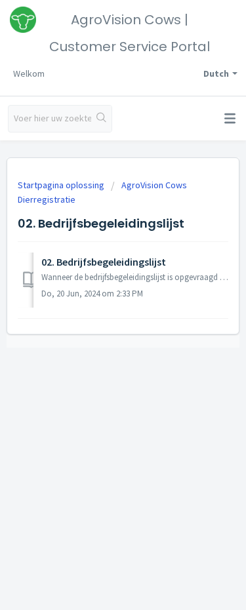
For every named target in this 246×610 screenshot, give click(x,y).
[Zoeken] (101, 119)
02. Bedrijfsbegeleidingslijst (103, 261)
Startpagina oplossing (62, 185)
